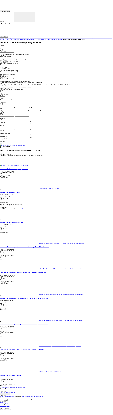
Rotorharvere (63, 38)
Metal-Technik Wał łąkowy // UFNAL (10, 375)
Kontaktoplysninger (10, 392)
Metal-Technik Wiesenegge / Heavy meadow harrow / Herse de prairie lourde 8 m (24, 298)
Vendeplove (29, 38)
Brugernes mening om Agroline (29, 396)
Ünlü (61, 39)
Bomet (27, 39)
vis (1, 143)
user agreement (29, 208)
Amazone (23, 39)
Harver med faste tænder (106, 38)
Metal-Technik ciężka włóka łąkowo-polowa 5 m (14, 169)
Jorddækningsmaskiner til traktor (52, 38)
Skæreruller (2, 39)
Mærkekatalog (39, 396)
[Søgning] (24, 17)
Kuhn (34, 39)
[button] (56, 30)
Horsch (31, 39)
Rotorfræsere (85, 38)
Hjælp (4, 392)
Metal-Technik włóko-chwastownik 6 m (11, 222)
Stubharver (41, 38)
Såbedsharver (35, 38)
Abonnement (3, 207)
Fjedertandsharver (77, 38)
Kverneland (38, 39)
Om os (1, 392)
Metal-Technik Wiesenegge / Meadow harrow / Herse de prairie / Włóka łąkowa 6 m (24, 247)
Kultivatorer (23, 38)
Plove (71, 38)
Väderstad (57, 39)
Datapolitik (11, 396)
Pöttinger (53, 39)
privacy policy (21, 208)
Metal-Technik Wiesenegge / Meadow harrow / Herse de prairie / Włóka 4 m (22, 349)
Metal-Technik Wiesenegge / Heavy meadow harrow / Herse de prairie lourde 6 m (24, 324)
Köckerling (43, 39)
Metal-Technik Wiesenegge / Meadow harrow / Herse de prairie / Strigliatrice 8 (23, 272)
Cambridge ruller (92, 38)
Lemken (48, 39)
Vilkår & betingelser (4, 396)
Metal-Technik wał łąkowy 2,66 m (10, 192)
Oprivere (68, 38)
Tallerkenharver (17, 38)
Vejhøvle (98, 38)
